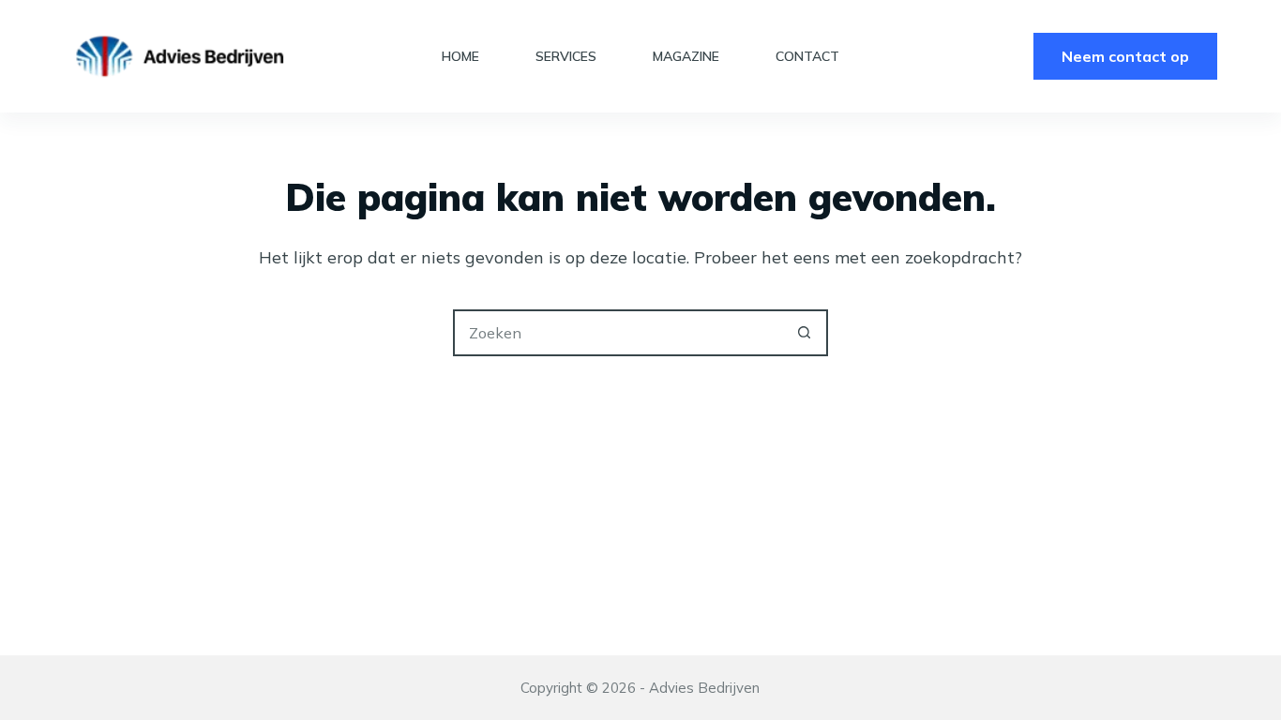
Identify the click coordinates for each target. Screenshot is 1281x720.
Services (565, 56)
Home (460, 56)
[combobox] (619, 332)
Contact (807, 56)
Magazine (686, 56)
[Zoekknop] (804, 332)
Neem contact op (1125, 56)
